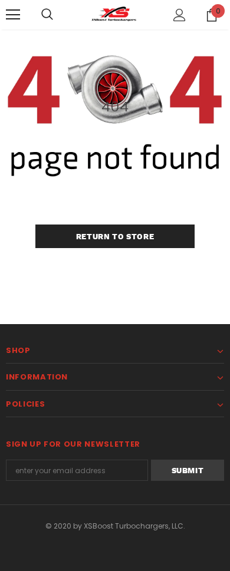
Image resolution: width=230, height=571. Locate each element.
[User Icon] (179, 15)
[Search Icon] (47, 15)
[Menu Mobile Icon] (13, 15)
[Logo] (115, 14)
